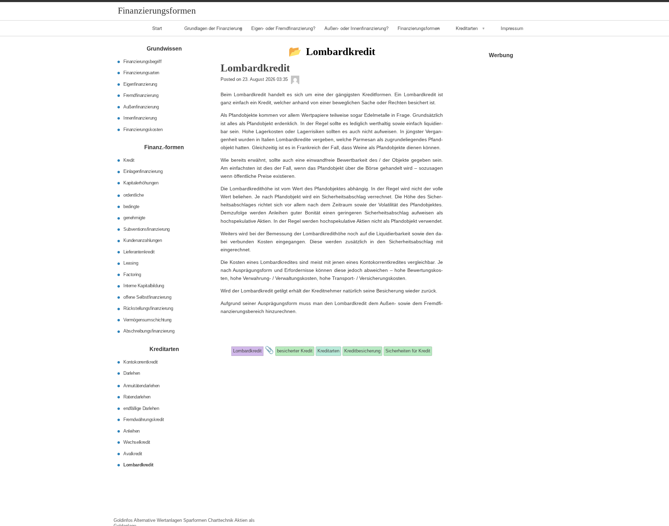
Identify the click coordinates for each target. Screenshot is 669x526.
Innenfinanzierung (139, 118)
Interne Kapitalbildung (143, 285)
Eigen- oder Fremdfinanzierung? (283, 28)
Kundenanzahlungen (142, 240)
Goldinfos (123, 520)
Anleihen (131, 430)
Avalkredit (132, 453)
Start (157, 28)
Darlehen (131, 373)
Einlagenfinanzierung (142, 171)
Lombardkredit (138, 464)
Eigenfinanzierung (140, 83)
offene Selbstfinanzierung (147, 297)
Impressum (512, 28)
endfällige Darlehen (141, 408)
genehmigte (134, 217)
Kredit (128, 160)
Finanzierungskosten (143, 129)
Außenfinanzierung (141, 106)
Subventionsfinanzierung (146, 229)
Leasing (130, 263)
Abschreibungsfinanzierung (148, 331)
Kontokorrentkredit (140, 361)
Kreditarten (467, 28)
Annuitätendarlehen (141, 385)
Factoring (132, 274)
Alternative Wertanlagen (158, 520)
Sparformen (195, 520)
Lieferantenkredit (138, 251)
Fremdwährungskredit (143, 419)
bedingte (131, 206)
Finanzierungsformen (419, 28)
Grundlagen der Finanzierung (213, 28)
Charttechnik (220, 520)
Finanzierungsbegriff (142, 61)
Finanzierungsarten (141, 72)
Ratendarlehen (137, 396)
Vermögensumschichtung (147, 319)
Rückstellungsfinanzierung (148, 308)
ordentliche (133, 195)
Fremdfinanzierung (140, 95)
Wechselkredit (136, 442)
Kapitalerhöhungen (140, 182)
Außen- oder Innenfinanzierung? (356, 28)
